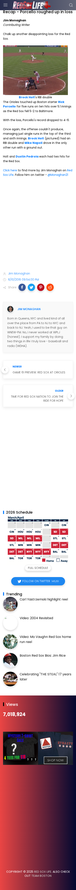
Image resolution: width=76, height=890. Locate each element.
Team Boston (41, 876)
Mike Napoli (33, 143)
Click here (10, 170)
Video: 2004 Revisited (36, 618)
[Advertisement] (38, 225)
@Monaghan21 (58, 175)
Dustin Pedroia (27, 156)
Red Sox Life (42, 872)
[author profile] (10, 309)
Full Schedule (38, 568)
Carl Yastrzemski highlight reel (44, 599)
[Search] (71, 5)
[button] (22, 287)
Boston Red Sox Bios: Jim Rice (43, 655)
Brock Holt (27, 97)
